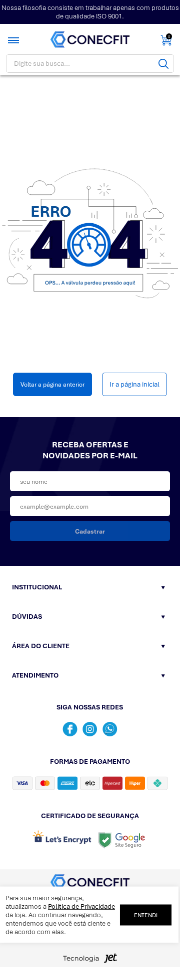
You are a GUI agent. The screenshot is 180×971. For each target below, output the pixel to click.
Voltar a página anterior (52, 384)
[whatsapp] (110, 728)
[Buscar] (164, 63)
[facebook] (70, 728)
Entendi (146, 914)
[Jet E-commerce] (90, 961)
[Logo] (90, 40)
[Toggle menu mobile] (14, 40)
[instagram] (90, 728)
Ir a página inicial (135, 384)
